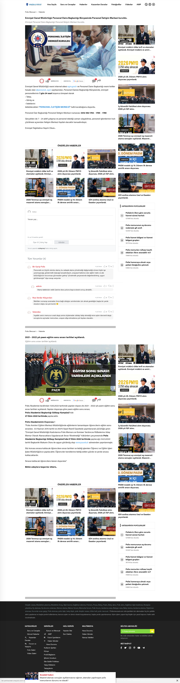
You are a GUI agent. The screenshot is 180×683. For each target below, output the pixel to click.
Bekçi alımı (112, 605)
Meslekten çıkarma (43, 605)
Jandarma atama (139, 608)
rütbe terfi (93, 611)
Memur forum (73, 608)
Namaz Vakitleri (88, 637)
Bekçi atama (127, 608)
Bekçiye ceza (117, 608)
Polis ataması (53, 611)
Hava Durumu (87, 630)
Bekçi (100, 605)
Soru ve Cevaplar (68, 4)
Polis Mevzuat (30, 12)
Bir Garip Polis (38, 266)
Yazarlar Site (67, 630)
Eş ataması (36, 608)
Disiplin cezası (30, 605)
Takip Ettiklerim (49, 665)
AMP (139, 4)
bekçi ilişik (70, 611)
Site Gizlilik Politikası (51, 661)
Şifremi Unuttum (50, 658)
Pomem (89, 605)
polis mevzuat (103, 611)
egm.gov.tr (72, 86)
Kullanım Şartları (50, 647)
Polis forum (96, 608)
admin (39, 286)
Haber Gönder (87, 634)
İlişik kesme (68, 605)
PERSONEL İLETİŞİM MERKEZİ (55, 106)
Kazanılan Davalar (99, 4)
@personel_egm (43, 89)
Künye (46, 651)
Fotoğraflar (116, 4)
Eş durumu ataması (48, 608)
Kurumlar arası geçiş (39, 611)
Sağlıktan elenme (79, 605)
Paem (105, 605)
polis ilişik (62, 611)
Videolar (129, 4)
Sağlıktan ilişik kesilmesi (134, 605)
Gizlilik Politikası (50, 671)
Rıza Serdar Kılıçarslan (42, 297)
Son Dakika (67, 634)
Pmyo (95, 605)
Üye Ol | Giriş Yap (40, 242)
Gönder (61, 242)
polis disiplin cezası (82, 611)
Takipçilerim (48, 668)
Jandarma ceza (106, 608)
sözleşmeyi (41, 248)
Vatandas (36, 311)
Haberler (83, 4)
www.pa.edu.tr (82, 442)
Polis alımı (120, 605)
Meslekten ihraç (57, 605)
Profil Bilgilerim (49, 654)
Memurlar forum (85, 608)
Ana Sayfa (51, 4)
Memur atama (62, 608)
